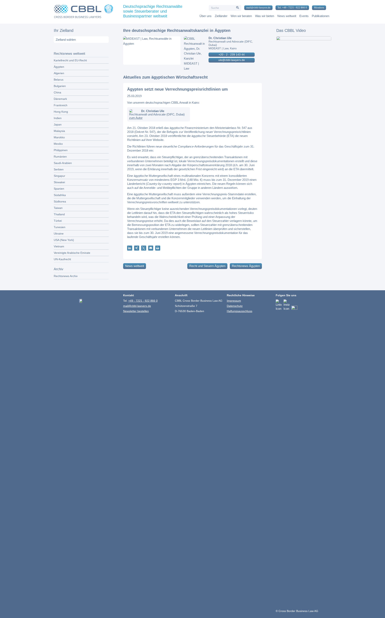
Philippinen (61, 150)
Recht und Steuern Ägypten (207, 266)
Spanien (59, 188)
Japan (58, 124)
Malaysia (59, 131)
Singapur (59, 175)
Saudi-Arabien (63, 163)
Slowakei (59, 182)
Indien (58, 118)
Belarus (58, 79)
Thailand (59, 214)
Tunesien (59, 227)
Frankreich (60, 105)
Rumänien (60, 156)
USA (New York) (64, 240)
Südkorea (60, 201)
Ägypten (59, 66)
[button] (129, 248)
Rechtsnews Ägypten (246, 266)
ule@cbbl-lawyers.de (231, 60)
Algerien (59, 73)
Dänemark (60, 98)
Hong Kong (61, 111)
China (57, 92)
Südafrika (60, 195)
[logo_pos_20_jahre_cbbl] (83, 12)
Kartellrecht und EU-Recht (70, 60)
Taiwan (58, 207)
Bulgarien (60, 86)
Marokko (59, 137)
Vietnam (59, 246)
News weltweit (134, 266)
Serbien (59, 169)
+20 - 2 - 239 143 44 (232, 54)
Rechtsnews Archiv (66, 276)
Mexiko (58, 143)
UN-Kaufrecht (62, 259)
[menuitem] (257, 8)
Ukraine (59, 233)
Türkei (58, 220)
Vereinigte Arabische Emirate (72, 252)
